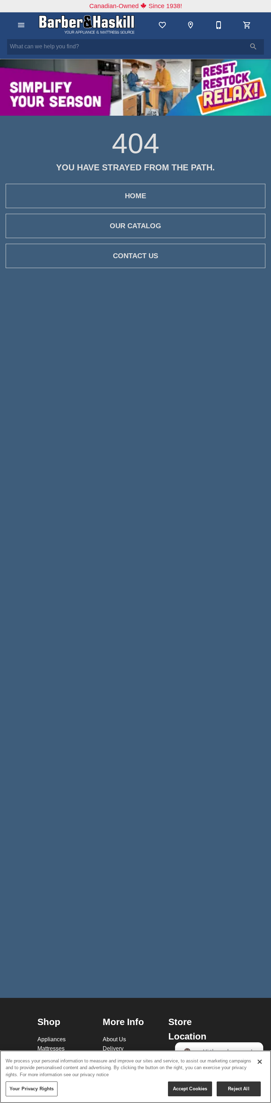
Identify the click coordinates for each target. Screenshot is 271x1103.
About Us (114, 1039)
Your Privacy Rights (32, 1088)
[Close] (259, 1061)
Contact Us (135, 255)
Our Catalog (135, 226)
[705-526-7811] (218, 25)
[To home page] (87, 25)
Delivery (113, 1048)
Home (135, 196)
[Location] (190, 25)
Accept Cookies (190, 1088)
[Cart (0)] (247, 25)
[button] (21, 25)
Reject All (238, 1088)
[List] (162, 25)
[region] (135, 1076)
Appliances (51, 1039)
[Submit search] (253, 46)
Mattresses (51, 1048)
